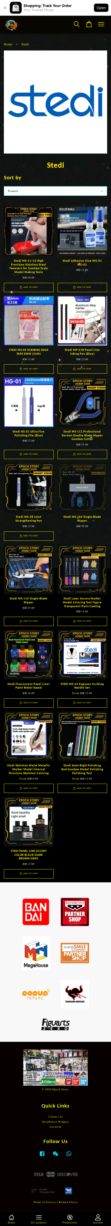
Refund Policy (68, 1202)
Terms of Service (45, 1202)
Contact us (56, 1116)
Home (8, 44)
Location (55, 1126)
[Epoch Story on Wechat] (55, 1156)
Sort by (12, 178)
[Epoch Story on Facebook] (42, 1156)
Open (101, 7)
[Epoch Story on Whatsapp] (69, 1156)
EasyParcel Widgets (55, 1121)
